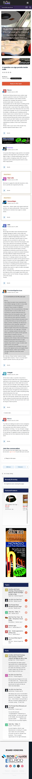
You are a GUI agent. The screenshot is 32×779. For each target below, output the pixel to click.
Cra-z (11, 676)
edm (8, 224)
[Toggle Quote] (5, 296)
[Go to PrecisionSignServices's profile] (4, 291)
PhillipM (9, 372)
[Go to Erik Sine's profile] (4, 148)
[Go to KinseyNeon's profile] (6, 617)
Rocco (5, 76)
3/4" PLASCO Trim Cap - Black (12, 504)
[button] (3, 33)
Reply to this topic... (10, 458)
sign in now (12, 451)
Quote (8, 133)
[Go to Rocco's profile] (4, 91)
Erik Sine (11, 601)
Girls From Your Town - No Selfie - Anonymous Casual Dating (16, 618)
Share (9, 467)
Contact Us (15, 771)
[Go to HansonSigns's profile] (4, 202)
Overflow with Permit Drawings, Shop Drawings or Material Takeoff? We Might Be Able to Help (18, 656)
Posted (12, 92)
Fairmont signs (12, 625)
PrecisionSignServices (14, 290)
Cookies (22, 771)
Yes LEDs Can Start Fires (15, 599)
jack (10, 613)
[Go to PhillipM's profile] (4, 373)
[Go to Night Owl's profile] (6, 590)
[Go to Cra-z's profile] (6, 675)
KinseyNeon (12, 622)
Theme (7, 771)
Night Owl (11, 595)
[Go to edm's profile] (4, 225)
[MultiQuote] (4, 133)
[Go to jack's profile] (6, 612)
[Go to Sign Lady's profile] (4, 179)
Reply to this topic (16, 83)
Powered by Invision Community (11, 773)
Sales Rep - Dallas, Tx (14, 611)
